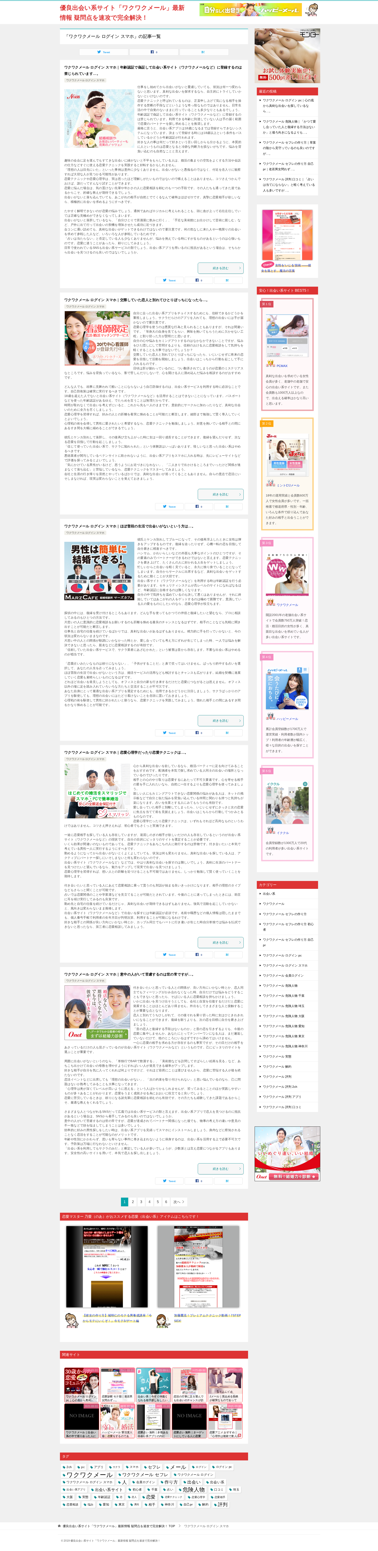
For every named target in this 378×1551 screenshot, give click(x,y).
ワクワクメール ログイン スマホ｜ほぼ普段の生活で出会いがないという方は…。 (129, 526)
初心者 (137, 1489)
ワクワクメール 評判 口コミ (282, 1107)
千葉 (154, 1489)
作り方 (171, 1482)
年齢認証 (104, 1497)
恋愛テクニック (173, 1497)
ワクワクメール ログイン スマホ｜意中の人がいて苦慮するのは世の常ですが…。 (129, 974)
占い (170, 1489)
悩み (91, 1504)
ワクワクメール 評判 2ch (280, 1086)
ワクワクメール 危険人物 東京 (283, 1036)
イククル (283, 832)
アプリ (98, 1467)
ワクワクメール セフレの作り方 (285, 914)
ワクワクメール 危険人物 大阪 (283, 1016)
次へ (176, 1202)
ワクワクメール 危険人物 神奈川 (285, 1046)
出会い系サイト (109, 1489)
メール (178, 1467)
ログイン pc (224, 1467)
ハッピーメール (287, 719)
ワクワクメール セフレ (145, 1474)
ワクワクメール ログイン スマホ (85, 80)
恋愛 (151, 1497)
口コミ (219, 1489)
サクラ (116, 1467)
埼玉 (236, 1489)
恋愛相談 (72, 1504)
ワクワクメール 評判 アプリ (282, 1096)
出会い (194, 1482)
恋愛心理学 (198, 1497)
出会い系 (217, 1482)
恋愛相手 (220, 1497)
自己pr (188, 1504)
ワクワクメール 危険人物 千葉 (283, 995)
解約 (205, 1504)
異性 (136, 1504)
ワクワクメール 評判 (277, 1076)
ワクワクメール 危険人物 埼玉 (283, 1006)
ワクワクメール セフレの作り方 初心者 (288, 926)
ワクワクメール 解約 (277, 1066)
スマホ (134, 1467)
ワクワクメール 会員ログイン (283, 975)
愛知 (106, 1504)
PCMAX (282, 366)
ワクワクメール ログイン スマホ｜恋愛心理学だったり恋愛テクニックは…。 (126, 752)
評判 (223, 1504)
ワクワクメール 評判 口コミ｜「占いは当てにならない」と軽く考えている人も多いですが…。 (289, 184)
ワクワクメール (89, 1475)
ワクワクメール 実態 (277, 1056)
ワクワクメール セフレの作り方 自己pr (288, 942)
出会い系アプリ (76, 1489)
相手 (152, 1504)
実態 (85, 1497)
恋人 (134, 1497)
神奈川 (169, 1504)
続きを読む (221, 268)
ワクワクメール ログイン (195, 1474)
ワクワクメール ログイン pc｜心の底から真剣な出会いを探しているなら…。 (288, 105)
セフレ (154, 1467)
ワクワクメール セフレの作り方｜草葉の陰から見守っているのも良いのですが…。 (289, 148)
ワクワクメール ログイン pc (282, 955)
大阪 (69, 1497)
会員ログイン (145, 1482)
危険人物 (194, 1489)
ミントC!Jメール (288, 485)
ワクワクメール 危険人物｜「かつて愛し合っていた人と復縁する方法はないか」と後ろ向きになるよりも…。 (289, 127)
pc (83, 1467)
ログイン (201, 1467)
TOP (119, 1526)
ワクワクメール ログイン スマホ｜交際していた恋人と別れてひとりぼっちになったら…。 (137, 300)
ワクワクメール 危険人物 (280, 985)
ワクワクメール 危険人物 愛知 (283, 1026)
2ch (69, 1467)
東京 (122, 1504)
